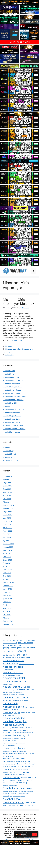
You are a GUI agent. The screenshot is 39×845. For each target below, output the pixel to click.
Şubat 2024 (7, 521)
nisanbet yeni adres (25, 780)
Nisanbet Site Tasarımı (11, 393)
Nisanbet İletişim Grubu (12, 390)
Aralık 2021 (7, 605)
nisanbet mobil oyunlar (9, 740)
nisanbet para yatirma (10, 753)
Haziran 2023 (8, 547)
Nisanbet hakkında (25, 727)
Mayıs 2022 (7, 589)
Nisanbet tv (9, 769)
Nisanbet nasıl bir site (14, 748)
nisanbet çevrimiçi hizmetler (27, 791)
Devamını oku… (17, 340)
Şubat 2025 (7, 486)
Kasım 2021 (7, 608)
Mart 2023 (7, 557)
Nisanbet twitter (11, 777)
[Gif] (19, 114)
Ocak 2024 (7, 524)
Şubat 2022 (7, 599)
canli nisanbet (30, 640)
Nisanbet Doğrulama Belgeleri (14, 429)
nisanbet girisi (7, 700)
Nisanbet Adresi (9, 371)
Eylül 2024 (7, 499)
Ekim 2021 (7, 611)
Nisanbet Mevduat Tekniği (13, 380)
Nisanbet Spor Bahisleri (26, 764)
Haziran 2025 (8, 479)
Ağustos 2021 (8, 618)
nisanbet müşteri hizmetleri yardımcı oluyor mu (14, 743)
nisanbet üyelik (7, 796)
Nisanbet (8, 346)
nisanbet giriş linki (29, 707)
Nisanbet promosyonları (14, 758)
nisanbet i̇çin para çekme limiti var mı (24, 732)
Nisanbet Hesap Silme (9, 730)
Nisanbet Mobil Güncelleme (13, 409)
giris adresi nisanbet (25, 643)
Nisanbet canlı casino (13, 672)
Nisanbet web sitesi (28, 778)
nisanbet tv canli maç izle (10, 774)
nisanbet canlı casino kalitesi (11, 675)
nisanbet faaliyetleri (17, 692)
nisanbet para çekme (26, 753)
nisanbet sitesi (9, 761)
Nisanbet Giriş (8, 374)
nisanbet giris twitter (20, 700)
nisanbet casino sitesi (25, 690)
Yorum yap (9, 355)
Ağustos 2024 (8, 502)
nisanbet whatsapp (10, 780)
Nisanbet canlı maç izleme (15, 681)
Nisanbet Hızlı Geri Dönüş (12, 387)
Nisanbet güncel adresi (14, 718)
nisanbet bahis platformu (22, 657)
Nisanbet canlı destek (14, 678)
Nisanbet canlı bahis (13, 666)
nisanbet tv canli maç (21, 772)
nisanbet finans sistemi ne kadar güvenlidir (13, 694)
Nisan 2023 (7, 553)
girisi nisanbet (8, 645)
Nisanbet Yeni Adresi (11, 460)
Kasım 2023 (7, 531)
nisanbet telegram (27, 766)
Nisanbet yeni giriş (22, 783)
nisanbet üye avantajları (10, 793)
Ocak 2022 (7, 602)
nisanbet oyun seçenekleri (21, 751)
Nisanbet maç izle (20, 738)
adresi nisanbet (7, 640)
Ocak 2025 (7, 489)
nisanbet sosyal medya (9, 764)
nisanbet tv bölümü (7, 772)
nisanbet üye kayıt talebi (24, 793)
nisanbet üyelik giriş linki (19, 796)
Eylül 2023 (7, 537)
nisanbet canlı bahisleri (9, 669)
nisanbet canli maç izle (26, 664)
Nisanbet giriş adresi (13, 706)
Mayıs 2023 (7, 550)
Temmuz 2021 (8, 621)
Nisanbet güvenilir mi (13, 724)
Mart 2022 (7, 595)
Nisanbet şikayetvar (13, 802)
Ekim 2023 (7, 534)
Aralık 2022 (7, 566)
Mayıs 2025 (7, 483)
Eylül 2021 (7, 615)
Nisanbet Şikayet (9, 454)
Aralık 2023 (7, 528)
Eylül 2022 (7, 576)
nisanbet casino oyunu (9, 689)
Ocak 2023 (7, 563)
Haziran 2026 (8, 476)
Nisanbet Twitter (9, 457)
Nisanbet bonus (10, 663)
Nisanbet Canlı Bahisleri (12, 377)
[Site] (19, 70)
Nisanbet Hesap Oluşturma (13, 419)
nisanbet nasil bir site (9, 745)
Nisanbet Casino (7, 684)
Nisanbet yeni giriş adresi (10, 785)
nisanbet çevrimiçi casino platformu (11, 791)
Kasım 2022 (7, 570)
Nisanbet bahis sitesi (13, 349)
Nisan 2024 (7, 515)
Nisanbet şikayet (12, 798)
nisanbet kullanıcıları (8, 738)
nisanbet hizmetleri (22, 730)
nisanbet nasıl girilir (7, 751)
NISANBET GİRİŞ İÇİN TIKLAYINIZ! (19, 42)
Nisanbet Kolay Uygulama (12, 432)
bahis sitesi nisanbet (19, 640)
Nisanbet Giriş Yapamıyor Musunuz (18, 302)
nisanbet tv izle (23, 774)
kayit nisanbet (8, 651)
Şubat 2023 (7, 560)
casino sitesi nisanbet (10, 643)
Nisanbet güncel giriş (15, 721)
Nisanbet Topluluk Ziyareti (13, 425)
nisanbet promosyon (9, 756)
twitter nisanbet (30, 803)
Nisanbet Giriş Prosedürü (10, 709)
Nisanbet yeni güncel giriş (17, 788)
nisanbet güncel (8, 715)
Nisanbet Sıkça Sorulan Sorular (12, 766)
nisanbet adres (7, 655)
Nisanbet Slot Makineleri (23, 761)
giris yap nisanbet (9, 648)
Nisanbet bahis (8, 657)
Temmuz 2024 (8, 505)
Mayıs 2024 (7, 512)
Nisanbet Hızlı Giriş (10, 403)
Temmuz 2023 (8, 544)
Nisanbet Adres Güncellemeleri (15, 396)
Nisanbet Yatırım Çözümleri (13, 400)
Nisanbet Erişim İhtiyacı (12, 416)
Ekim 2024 (7, 495)
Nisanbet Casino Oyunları (16, 686)
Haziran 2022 (8, 586)
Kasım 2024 (7, 492)
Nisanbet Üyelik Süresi (11, 384)
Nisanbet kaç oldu (21, 735)
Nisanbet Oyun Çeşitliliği (12, 422)
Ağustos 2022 (8, 579)
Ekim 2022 (7, 573)
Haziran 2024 (8, 508)
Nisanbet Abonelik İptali (12, 413)
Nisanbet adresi (21, 654)
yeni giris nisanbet (26, 805)
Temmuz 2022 (8, 582)
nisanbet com (7, 692)
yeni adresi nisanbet (10, 805)
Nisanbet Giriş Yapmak (28, 712)
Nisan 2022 (7, 592)
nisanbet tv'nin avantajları (22, 769)
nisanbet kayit (7, 735)
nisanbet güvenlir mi (10, 727)
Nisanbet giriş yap (11, 712)
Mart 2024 (7, 518)
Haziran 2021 (8, 624)
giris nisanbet (18, 645)
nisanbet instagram (8, 732)
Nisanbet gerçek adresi (16, 697)
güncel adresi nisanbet (26, 648)
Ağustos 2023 (8, 541)
